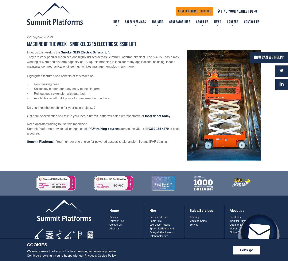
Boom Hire (155, 221)
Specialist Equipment (161, 228)
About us (202, 22)
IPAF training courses (104, 128)
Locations (235, 217)
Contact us (251, 22)
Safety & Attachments (161, 232)
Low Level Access (159, 224)
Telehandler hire (158, 236)
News (217, 22)
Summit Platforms (40, 141)
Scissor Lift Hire (158, 217)
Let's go (246, 250)
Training (157, 22)
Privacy (113, 217)
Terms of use (116, 221)
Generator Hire (179, 22)
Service (194, 224)
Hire (116, 22)
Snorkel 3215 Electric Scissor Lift (85, 52)
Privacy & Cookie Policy (100, 255)
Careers (232, 22)
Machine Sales (198, 221)
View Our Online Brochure (194, 11)
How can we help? (269, 57)
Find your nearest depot (239, 12)
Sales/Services (135, 22)
